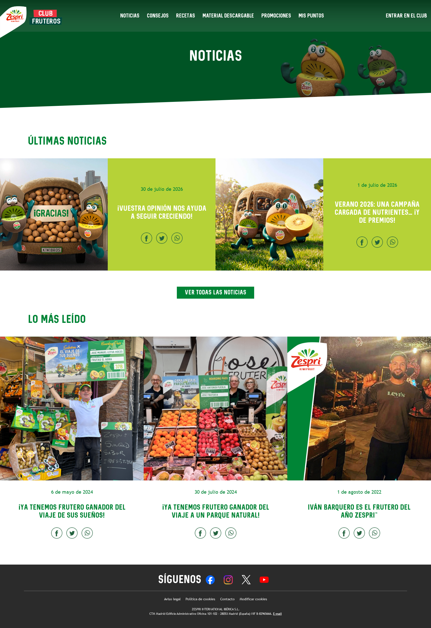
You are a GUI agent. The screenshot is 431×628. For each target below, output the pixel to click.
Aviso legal (172, 599)
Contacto (227, 599)
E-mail (277, 614)
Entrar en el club (406, 16)
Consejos (158, 16)
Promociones (276, 16)
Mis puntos (311, 16)
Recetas (185, 16)
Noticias (129, 16)
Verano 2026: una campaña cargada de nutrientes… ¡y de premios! (377, 212)
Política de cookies (200, 599)
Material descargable (228, 16)
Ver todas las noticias (215, 292)
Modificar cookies (253, 599)
